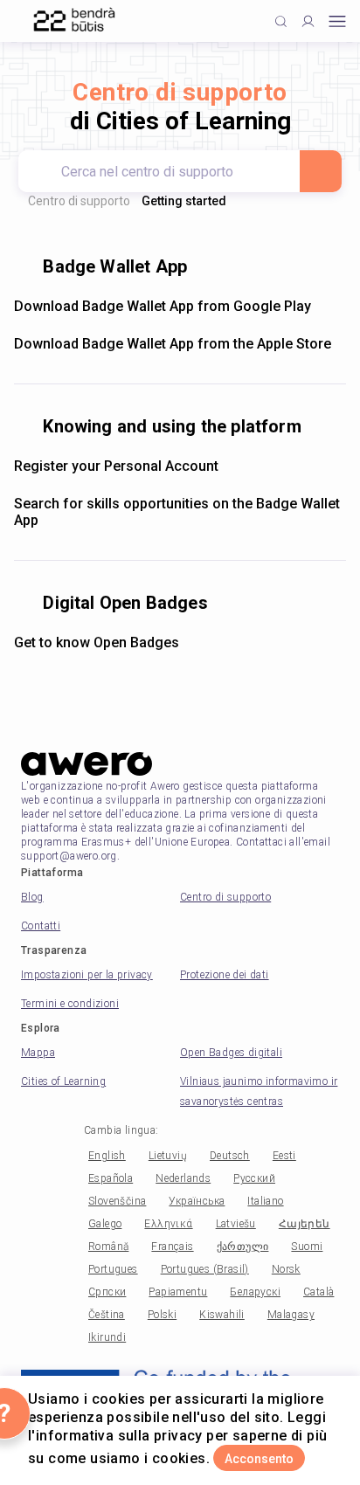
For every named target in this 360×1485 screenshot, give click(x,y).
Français (172, 1246)
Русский (254, 1178)
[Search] (321, 171)
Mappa (38, 1052)
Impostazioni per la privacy (87, 975)
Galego (104, 1224)
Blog (32, 897)
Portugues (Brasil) (205, 1269)
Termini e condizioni (70, 1004)
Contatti (40, 926)
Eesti (284, 1156)
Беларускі (255, 1292)
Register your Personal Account (116, 466)
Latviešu (236, 1224)
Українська (197, 1201)
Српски (107, 1292)
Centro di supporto (79, 201)
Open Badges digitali (231, 1052)
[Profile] (308, 21)
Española (110, 1178)
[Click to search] (280, 21)
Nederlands (183, 1178)
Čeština (106, 1315)
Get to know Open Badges (96, 642)
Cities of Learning (63, 1081)
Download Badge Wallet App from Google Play (162, 306)
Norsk (286, 1269)
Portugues (113, 1269)
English (107, 1156)
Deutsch (230, 1156)
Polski (162, 1315)
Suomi (306, 1246)
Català (318, 1292)
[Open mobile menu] (337, 21)
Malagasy (291, 1315)
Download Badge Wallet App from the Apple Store (172, 343)
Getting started (184, 201)
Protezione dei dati (224, 975)
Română (108, 1246)
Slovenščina (117, 1201)
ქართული (243, 1246)
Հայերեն (304, 1224)
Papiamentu (178, 1292)
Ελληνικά (168, 1224)
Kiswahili (222, 1315)
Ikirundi (107, 1337)
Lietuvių (168, 1156)
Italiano (265, 1201)
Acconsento (259, 1459)
